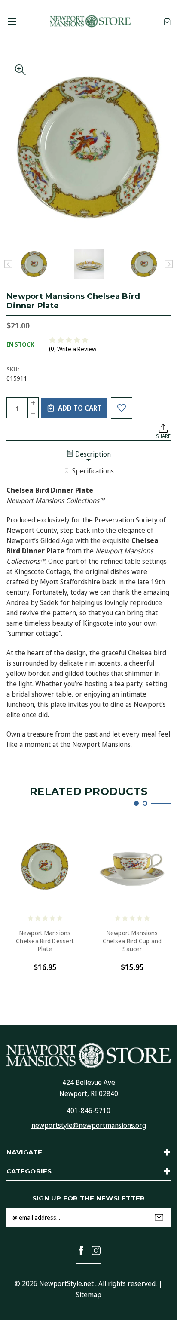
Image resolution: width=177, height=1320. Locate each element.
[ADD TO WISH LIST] (121, 408)
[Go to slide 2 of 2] (145, 803)
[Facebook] (80, 1250)
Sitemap (88, 1294)
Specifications (93, 471)
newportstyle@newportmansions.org (88, 1125)
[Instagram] (96, 1250)
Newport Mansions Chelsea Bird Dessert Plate (45, 940)
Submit (159, 1217)
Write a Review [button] (76, 349)
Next (169, 264)
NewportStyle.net (66, 1283)
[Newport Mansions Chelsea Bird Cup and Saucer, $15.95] (132, 866)
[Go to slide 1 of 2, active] (136, 803)
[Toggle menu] (12, 21)
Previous (8, 264)
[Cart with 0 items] (167, 21)
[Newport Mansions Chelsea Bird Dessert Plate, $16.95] (45, 866)
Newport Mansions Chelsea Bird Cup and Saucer (132, 940)
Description (93, 454)
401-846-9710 (88, 1110)
